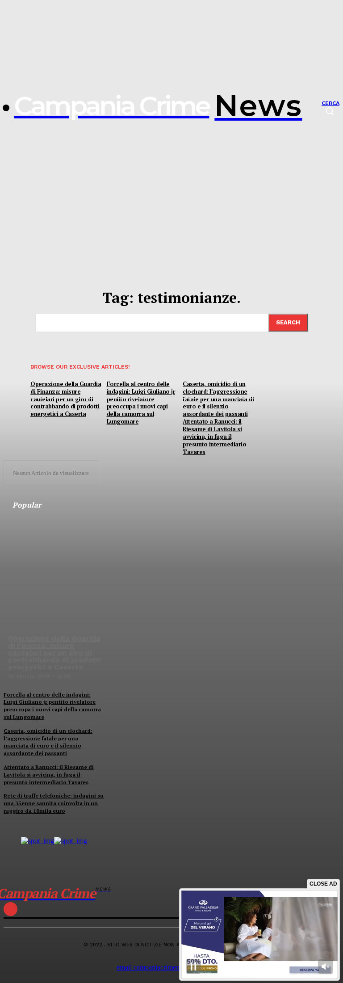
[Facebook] (10, 909)
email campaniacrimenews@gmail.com (172, 967)
